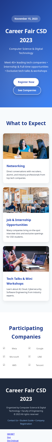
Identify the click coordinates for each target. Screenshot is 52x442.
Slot (9, 437)
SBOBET (11, 434)
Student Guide (27, 420)
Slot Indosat (13, 440)
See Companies (27, 90)
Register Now (26, 82)
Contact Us (13, 420)
